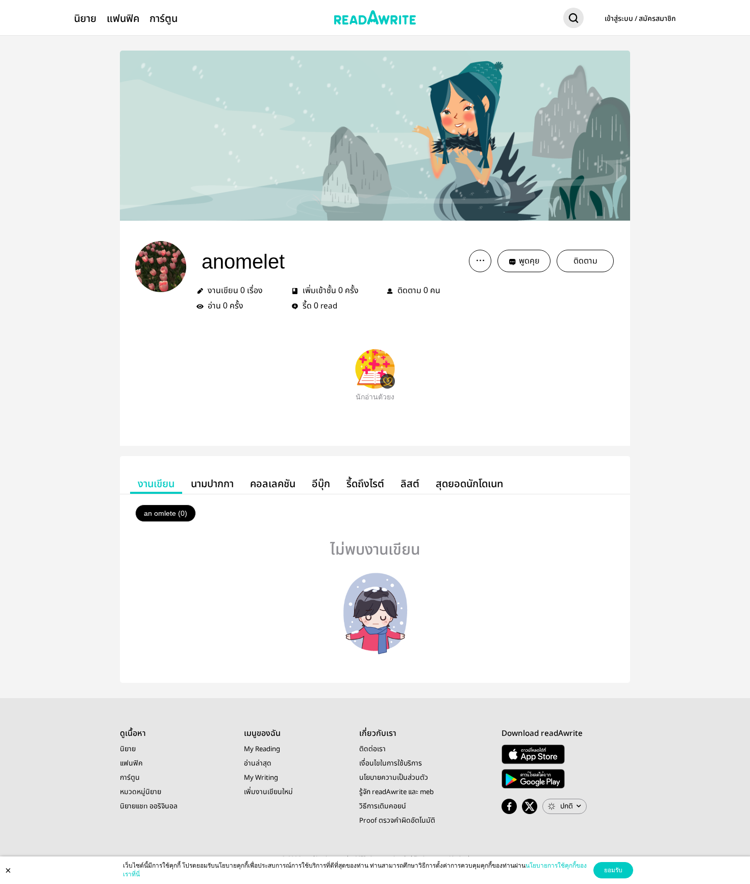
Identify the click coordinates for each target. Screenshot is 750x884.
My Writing (261, 777)
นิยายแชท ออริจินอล (149, 806)
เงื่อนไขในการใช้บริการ (390, 763)
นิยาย (85, 19)
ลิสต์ (410, 484)
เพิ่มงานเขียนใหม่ (268, 792)
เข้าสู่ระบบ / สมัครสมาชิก (640, 19)
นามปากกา (212, 484)
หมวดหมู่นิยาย (140, 792)
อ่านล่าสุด (257, 763)
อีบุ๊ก (321, 484)
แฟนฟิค (123, 19)
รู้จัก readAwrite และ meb (396, 792)
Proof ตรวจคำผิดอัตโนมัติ (397, 820)
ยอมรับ (613, 870)
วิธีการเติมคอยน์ (382, 806)
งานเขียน (156, 484)
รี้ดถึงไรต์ (365, 484)
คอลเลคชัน (272, 484)
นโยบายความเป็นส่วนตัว (393, 777)
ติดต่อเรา (372, 749)
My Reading (262, 749)
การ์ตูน (163, 19)
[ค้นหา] (573, 20)
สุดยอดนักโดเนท (469, 484)
